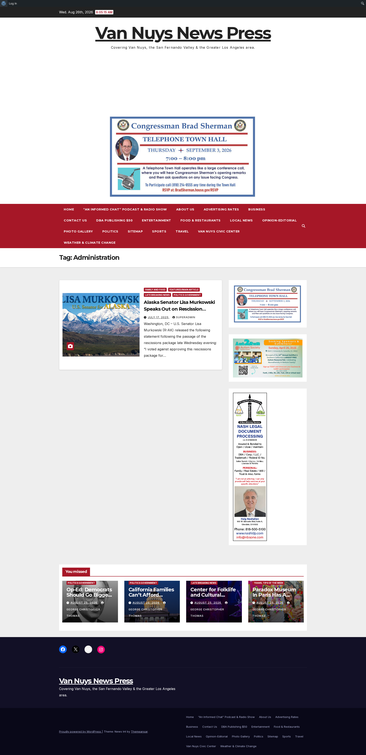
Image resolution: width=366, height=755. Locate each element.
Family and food (155, 289)
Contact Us (75, 220)
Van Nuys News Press (183, 33)
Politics (110, 231)
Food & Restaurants (200, 220)
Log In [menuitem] (13, 3)
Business (256, 209)
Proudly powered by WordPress (80, 731)
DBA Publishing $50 (114, 220)
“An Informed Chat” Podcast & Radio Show (125, 209)
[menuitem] (3, 3)
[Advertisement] (183, 82)
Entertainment (156, 220)
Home (69, 209)
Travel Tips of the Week (268, 583)
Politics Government (187, 295)
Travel (182, 231)
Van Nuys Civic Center (219, 231)
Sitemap (135, 231)
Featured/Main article (183, 289)
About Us (185, 209)
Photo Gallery (78, 231)
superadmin (185, 317)
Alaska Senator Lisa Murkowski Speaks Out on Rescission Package (179, 309)
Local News (241, 220)
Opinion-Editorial (279, 220)
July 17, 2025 (158, 317)
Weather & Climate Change (89, 243)
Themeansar (139, 731)
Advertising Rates (221, 209)
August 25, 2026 (84, 602)
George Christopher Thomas (83, 612)
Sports (159, 231)
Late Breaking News (157, 295)
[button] (303, 226)
